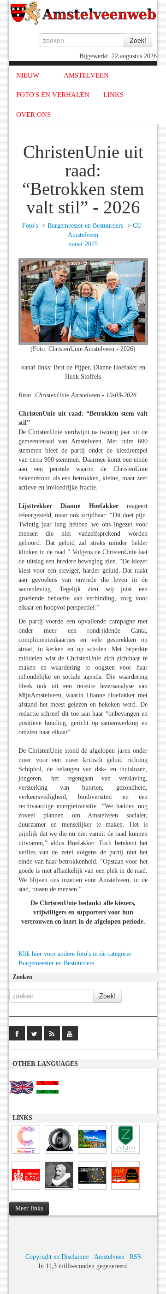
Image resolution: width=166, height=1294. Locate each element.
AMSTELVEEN (86, 75)
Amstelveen (109, 1256)
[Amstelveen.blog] (25, 1189)
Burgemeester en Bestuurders (85, 225)
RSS (135, 1256)
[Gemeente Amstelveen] (92, 1153)
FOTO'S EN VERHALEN (52, 94)
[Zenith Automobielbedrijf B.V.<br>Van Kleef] (125, 1153)
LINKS (113, 94)
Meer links (29, 1208)
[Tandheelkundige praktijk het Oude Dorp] (92, 1189)
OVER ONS (33, 114)
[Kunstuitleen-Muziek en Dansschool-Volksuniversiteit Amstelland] (25, 1153)
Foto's (30, 225)
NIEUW (27, 75)
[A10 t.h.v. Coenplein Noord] (59, 1153)
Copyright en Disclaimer (57, 1256)
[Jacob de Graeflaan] (59, 1189)
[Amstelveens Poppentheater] (125, 1189)
